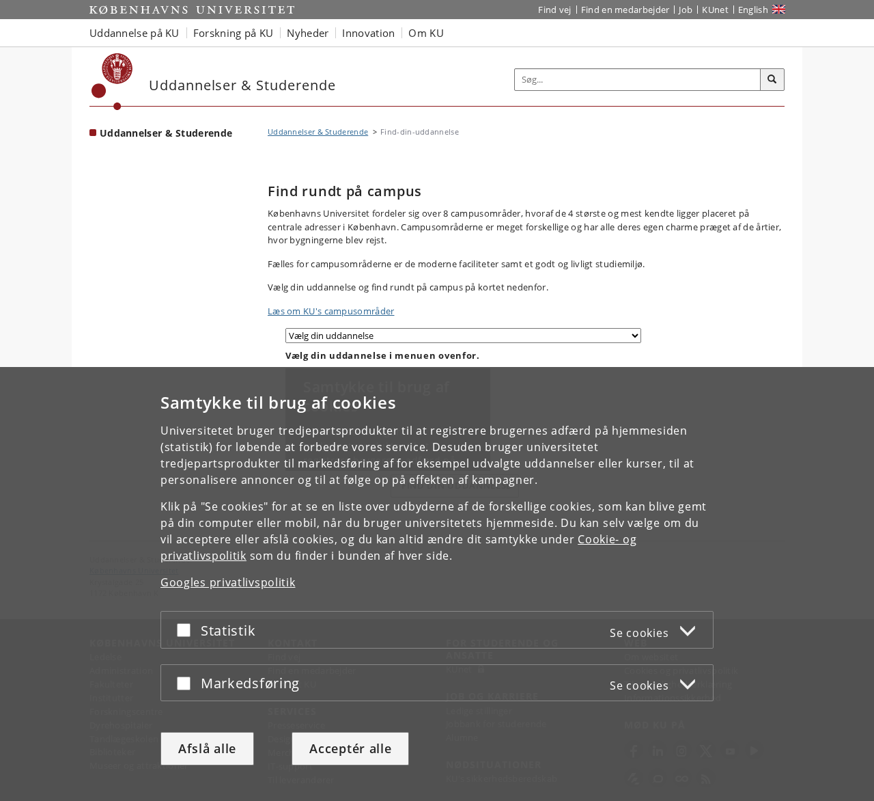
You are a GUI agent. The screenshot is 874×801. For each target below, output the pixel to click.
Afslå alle (207, 748)
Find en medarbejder (625, 9)
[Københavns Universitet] (112, 81)
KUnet (715, 9)
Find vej (554, 9)
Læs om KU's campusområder (331, 311)
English (753, 9)
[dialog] (437, 584)
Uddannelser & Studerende (166, 132)
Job (685, 9)
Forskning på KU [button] (233, 33)
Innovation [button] (368, 33)
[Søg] (772, 80)
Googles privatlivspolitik (228, 582)
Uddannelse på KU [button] (134, 33)
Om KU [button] (426, 33)
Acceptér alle (350, 748)
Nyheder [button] (307, 33)
